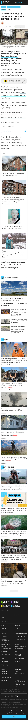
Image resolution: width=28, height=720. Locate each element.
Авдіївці (15, 87)
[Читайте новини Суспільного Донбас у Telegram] (14, 696)
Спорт (3, 658)
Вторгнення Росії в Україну (13, 7)
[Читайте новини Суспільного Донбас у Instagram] (5, 696)
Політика (4, 651)
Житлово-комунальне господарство (5, 640)
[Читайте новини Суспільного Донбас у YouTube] (8, 696)
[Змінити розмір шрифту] (26, 27)
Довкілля (4, 636)
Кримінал (4, 628)
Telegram (4, 265)
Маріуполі (14, 140)
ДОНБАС (3, 7)
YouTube (4, 268)
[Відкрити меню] (26, 2)
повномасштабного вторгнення (13, 117)
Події (2, 625)
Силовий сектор (6, 649)
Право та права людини (6, 645)
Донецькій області (9, 56)
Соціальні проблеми (18, 654)
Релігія (17, 651)
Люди (16, 615)
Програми (4, 680)
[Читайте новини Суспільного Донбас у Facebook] (2, 696)
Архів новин (18, 669)
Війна (9, 9)
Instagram (14, 268)
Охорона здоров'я (20, 636)
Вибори (3, 633)
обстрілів (5, 53)
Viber (11, 265)
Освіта (17, 631)
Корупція (18, 625)
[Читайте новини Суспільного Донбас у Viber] (11, 696)
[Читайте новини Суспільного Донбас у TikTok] (17, 696)
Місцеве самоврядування (20, 645)
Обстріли (4, 9)
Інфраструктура (20, 639)
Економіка (4, 631)
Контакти (4, 669)
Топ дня (17, 661)
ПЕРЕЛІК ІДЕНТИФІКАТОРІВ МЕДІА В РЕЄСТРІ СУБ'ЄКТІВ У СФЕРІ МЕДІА (20, 683)
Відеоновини (5, 661)
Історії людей (19, 649)
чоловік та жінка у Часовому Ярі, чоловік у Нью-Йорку (13, 95)
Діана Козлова (8, 23)
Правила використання (19, 672)
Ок (14, 716)
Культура (18, 628)
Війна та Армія (19, 658)
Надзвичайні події (21, 633)
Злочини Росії (5, 654)
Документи (18, 676)
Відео (2, 617)
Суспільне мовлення (4, 672)
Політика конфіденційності (7, 676)
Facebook (17, 265)
